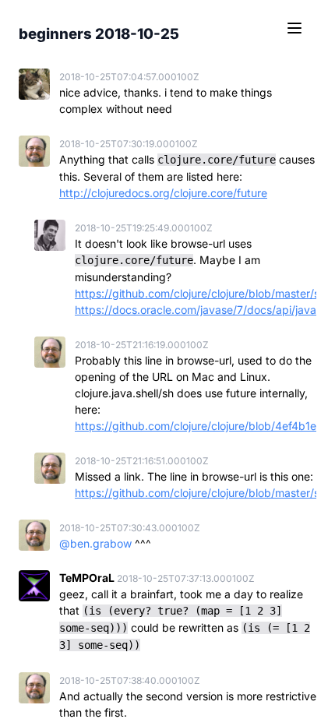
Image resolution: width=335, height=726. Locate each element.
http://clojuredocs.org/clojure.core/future (163, 192)
